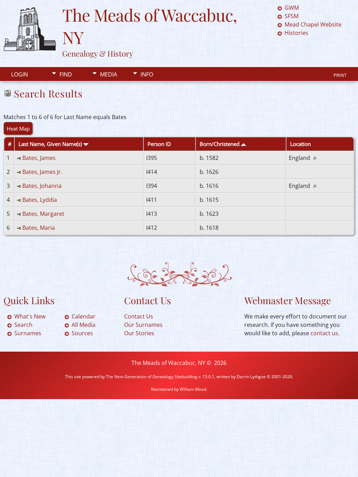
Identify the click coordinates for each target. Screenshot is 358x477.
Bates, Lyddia (39, 200)
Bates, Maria (38, 228)
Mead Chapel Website (313, 24)
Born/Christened (220, 143)
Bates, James (39, 158)
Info (147, 74)
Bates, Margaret (43, 214)
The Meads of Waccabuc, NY (168, 363)
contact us (324, 333)
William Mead (193, 389)
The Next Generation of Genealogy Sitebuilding (151, 377)
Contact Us (138, 316)
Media (108, 74)
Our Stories (139, 333)
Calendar (83, 316)
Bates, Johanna (42, 186)
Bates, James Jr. (42, 172)
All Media (83, 325)
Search (23, 325)
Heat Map (18, 128)
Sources (82, 333)
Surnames (27, 333)
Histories (296, 33)
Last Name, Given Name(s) (51, 143)
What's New (29, 316)
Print (340, 75)
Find (65, 74)
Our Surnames (143, 325)
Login (19, 74)
